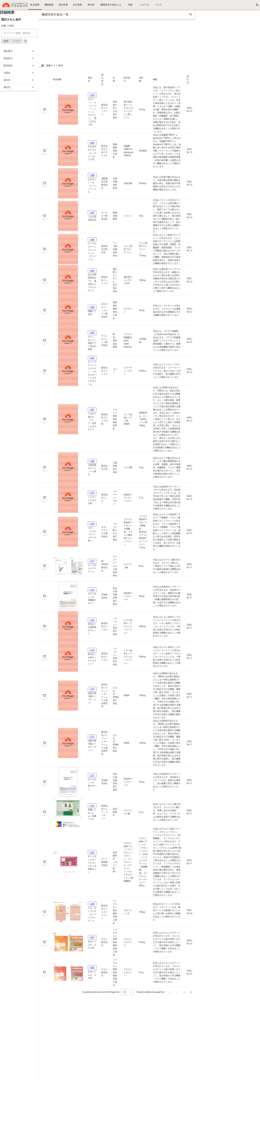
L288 (92, 175)
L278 (92, 524)
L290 (92, 95)
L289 (92, 143)
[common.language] (257, 5)
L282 (92, 358)
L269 (92, 852)
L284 (92, 307)
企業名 (7, 72)
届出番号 (8, 51)
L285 (92, 270)
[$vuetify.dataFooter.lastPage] (191, 992)
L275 (92, 620)
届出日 (7, 87)
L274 (92, 650)
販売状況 (8, 65)
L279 (92, 493)
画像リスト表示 (54, 65)
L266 (92, 967)
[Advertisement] (129, 40)
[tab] (35, 5)
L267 (92, 937)
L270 (92, 806)
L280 (92, 461)
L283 (92, 332)
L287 (92, 212)
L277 (92, 561)
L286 (92, 239)
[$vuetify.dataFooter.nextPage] (184, 992)
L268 (92, 904)
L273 (92, 689)
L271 (92, 775)
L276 (92, 590)
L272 (92, 736)
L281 (92, 409)
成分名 (7, 80)
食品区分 (8, 58)
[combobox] (127, 992)
